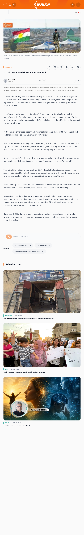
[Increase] (79, 81)
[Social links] (5, 4)
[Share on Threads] (72, 67)
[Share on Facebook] (49, 67)
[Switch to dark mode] (72, 4)
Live (76, 12)
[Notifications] (78, 4)
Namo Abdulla (12, 80)
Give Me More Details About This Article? (29, 251)
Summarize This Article (23, 245)
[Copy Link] (78, 67)
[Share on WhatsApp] (60, 67)
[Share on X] (55, 67)
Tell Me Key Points (43, 245)
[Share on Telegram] (66, 67)
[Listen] (44, 81)
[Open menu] (5, 12)
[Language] (10, 4)
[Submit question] (9, 237)
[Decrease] (74, 81)
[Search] (14, 4)
